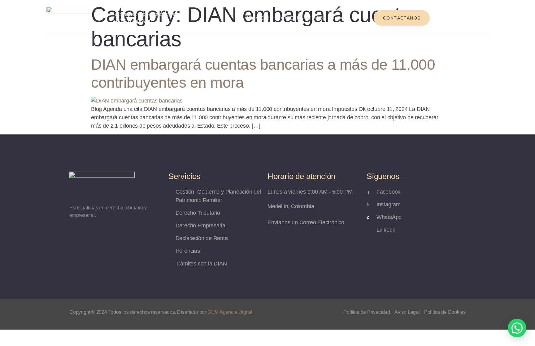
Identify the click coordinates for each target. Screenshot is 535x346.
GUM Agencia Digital (229, 312)
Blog (338, 17)
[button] (517, 328)
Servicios (259, 17)
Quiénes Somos (302, 17)
